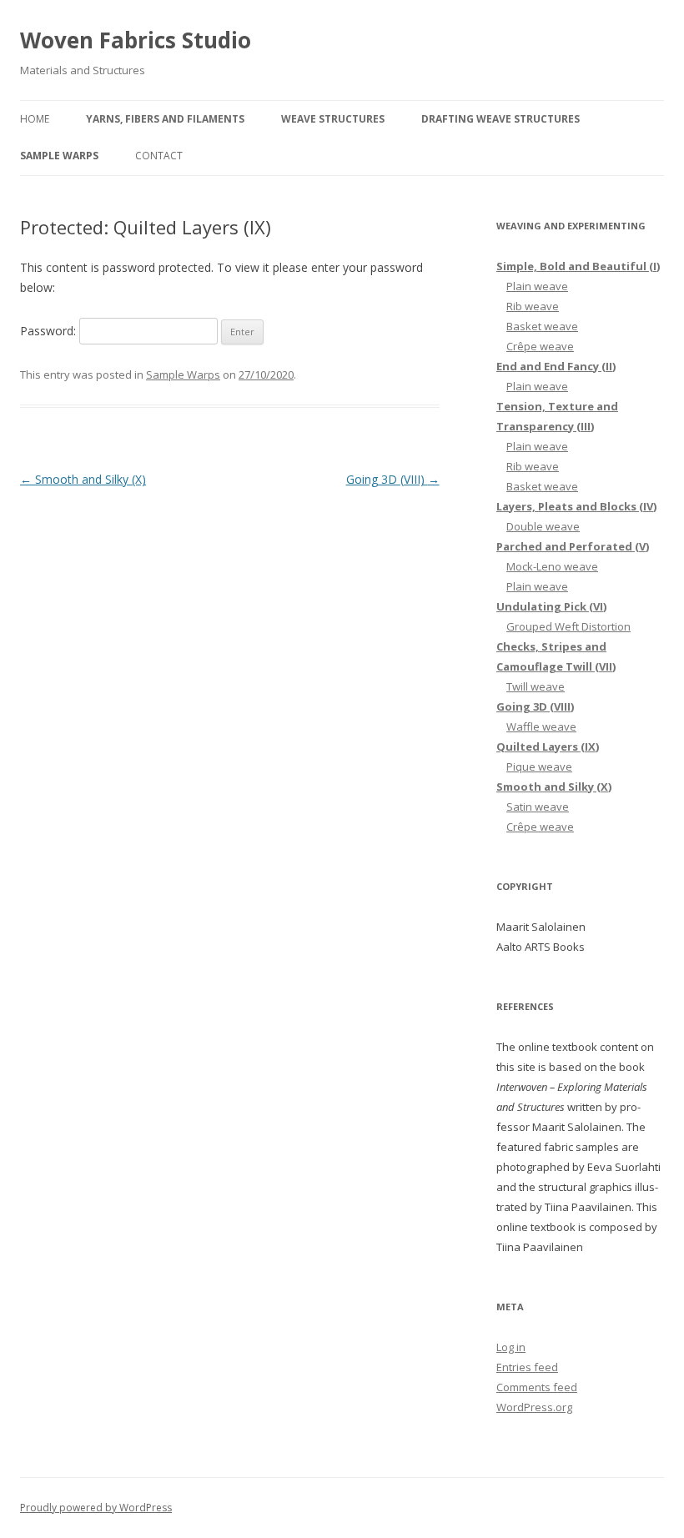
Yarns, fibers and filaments (165, 119)
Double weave (543, 526)
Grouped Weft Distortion (568, 626)
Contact (159, 155)
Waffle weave (541, 726)
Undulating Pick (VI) (551, 606)
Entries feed (527, 1367)
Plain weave (537, 286)
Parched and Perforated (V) (572, 546)
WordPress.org (534, 1407)
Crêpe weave (540, 346)
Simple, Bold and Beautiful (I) (578, 266)
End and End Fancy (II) (556, 366)
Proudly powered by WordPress (96, 1507)
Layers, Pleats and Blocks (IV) (576, 506)
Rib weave (532, 306)
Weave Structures (333, 119)
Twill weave (535, 686)
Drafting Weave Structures (500, 119)
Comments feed (536, 1387)
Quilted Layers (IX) (547, 746)
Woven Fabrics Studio (135, 40)
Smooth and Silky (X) (83, 479)
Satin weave (537, 806)
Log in (511, 1347)
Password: (49, 331)
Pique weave (539, 766)
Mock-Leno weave (552, 566)
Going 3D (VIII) (393, 479)
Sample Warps (59, 155)
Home (34, 119)
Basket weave (542, 326)
